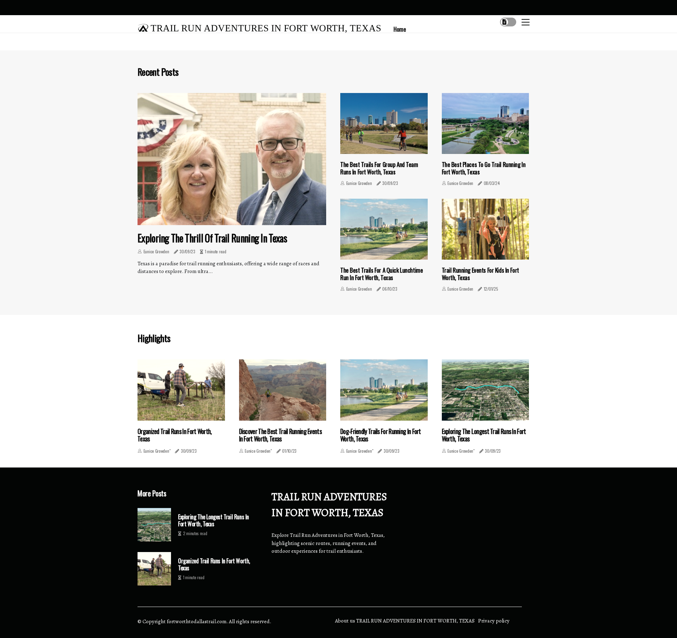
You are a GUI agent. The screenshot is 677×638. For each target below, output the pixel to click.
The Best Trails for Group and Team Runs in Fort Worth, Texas (379, 168)
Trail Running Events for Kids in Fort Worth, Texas (480, 273)
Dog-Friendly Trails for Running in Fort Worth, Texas (380, 435)
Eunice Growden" (157, 451)
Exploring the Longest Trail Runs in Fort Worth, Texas (484, 435)
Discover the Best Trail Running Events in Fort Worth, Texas (280, 435)
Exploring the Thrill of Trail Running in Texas (212, 238)
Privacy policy (494, 620)
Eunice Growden (156, 251)
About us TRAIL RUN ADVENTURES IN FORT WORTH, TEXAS (405, 620)
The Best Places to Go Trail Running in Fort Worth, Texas (484, 168)
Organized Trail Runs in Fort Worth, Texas (175, 435)
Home (400, 29)
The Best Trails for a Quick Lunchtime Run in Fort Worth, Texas (381, 273)
